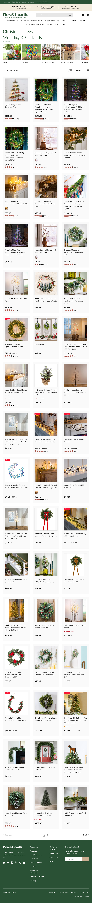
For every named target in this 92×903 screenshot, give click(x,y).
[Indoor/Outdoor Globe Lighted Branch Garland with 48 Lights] (16, 375)
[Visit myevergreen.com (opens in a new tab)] (6, 2)
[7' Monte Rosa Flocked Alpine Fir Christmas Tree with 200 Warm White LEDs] (16, 519)
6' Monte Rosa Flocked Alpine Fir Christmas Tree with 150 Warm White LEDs (16, 441)
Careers (33, 866)
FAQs (52, 861)
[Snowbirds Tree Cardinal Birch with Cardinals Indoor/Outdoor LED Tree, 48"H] (75, 329)
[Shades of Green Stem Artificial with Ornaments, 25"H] (46, 564)
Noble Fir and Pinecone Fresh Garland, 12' (16, 580)
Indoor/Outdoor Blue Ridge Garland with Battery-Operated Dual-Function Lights (74, 205)
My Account (54, 853)
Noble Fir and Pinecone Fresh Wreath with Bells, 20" (45, 719)
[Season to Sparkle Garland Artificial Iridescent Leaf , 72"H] (16, 470)
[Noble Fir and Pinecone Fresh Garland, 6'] (75, 798)
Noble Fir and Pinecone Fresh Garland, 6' (75, 814)
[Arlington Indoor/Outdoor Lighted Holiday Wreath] (16, 329)
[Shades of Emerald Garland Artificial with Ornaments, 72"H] (75, 283)
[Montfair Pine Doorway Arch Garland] (46, 752)
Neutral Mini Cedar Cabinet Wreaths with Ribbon (74, 580)
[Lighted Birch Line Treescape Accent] (16, 283)
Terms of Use (74, 892)
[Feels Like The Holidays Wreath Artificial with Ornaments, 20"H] (16, 657)
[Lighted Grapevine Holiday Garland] (75, 424)
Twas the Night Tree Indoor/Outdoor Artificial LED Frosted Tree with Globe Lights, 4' (75, 108)
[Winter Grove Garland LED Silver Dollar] (75, 470)
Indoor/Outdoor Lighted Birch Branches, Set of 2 (45, 154)
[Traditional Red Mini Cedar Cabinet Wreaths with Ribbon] (46, 519)
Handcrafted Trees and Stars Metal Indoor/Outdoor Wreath (45, 299)
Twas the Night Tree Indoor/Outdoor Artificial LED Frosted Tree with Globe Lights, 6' (15, 253)
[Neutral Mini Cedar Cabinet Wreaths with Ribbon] (75, 564)
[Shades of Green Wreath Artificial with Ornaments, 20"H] (75, 235)
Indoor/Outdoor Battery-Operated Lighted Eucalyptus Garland (75, 155)
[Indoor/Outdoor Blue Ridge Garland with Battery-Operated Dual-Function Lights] (75, 186)
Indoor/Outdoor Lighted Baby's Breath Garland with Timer (45, 203)
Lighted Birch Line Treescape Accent (16, 299)
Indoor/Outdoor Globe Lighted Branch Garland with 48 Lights (16, 392)
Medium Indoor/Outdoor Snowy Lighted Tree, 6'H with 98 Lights (75, 392)
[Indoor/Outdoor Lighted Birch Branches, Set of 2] (46, 138)
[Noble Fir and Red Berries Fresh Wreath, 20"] (46, 610)
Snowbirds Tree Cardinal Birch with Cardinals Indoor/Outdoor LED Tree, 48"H (75, 346)
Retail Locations (36, 863)
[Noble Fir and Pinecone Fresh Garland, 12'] (16, 564)
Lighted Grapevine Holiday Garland (74, 440)
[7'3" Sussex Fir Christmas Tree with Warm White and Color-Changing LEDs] (75, 703)
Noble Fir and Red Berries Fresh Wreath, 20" (44, 626)
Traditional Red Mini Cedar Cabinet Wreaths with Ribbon (45, 535)
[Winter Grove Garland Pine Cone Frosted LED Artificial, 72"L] (46, 424)
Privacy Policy (52, 892)
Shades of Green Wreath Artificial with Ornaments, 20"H (73, 252)
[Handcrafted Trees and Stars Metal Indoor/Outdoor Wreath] (46, 283)
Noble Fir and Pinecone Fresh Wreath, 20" (16, 814)
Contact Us (54, 857)
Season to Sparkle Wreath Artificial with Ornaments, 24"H (44, 674)
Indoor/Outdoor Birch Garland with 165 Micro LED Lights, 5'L (16, 202)
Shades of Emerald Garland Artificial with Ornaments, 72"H (74, 300)
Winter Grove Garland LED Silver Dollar (74, 486)
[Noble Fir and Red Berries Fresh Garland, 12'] (16, 752)
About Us (33, 851)
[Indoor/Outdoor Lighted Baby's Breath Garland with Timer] (46, 186)
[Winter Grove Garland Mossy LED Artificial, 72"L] (75, 519)
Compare (63, 70)
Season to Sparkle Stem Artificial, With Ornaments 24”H (74, 674)
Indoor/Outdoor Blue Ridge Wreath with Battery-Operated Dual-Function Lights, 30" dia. (15, 156)
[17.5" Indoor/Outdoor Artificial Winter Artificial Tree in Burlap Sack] (46, 375)
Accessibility (78, 896)
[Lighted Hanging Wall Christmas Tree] (16, 90)
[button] (88, 15)
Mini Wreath (39, 344)
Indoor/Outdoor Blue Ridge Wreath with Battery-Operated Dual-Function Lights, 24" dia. (44, 108)
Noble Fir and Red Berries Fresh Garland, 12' (14, 768)
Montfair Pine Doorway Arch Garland (45, 768)
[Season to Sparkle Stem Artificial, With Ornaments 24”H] (75, 657)
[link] (22, 835)
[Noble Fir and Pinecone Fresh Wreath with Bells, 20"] (46, 703)
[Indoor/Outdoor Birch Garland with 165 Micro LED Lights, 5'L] (16, 186)
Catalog (33, 881)
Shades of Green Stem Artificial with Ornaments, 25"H (44, 581)
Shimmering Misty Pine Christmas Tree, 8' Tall (43, 814)
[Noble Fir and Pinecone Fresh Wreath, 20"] (16, 798)
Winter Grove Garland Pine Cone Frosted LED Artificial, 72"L (44, 441)
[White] (36, 160)
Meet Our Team (36, 855)
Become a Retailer (37, 877)
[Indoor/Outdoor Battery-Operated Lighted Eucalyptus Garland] (75, 138)
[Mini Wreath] (46, 329)
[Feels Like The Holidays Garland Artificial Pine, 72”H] (16, 703)
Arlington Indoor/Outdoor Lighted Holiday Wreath (14, 345)
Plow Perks (34, 859)
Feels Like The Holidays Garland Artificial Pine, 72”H (15, 719)
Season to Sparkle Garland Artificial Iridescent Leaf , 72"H (16, 486)
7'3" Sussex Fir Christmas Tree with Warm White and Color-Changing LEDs (75, 720)
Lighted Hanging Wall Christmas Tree (13, 106)
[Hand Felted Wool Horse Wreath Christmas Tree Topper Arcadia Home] (75, 752)
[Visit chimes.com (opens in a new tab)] (43, 2)
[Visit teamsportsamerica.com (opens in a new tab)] (28, 2)
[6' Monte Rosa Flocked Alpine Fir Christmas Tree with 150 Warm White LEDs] (16, 424)
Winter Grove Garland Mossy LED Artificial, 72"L (75, 535)
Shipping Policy (63, 892)
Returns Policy (85, 892)
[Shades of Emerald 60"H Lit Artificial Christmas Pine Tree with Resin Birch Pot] (16, 610)
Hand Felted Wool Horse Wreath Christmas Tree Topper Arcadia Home (73, 769)
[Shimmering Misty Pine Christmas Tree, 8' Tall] (46, 798)
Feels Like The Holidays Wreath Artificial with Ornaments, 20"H (13, 674)
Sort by (6, 70)
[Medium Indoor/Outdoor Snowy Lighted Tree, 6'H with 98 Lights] (75, 375)
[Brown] (36, 257)
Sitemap (87, 896)
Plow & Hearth (11, 892)
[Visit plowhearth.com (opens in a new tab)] (16, 2)
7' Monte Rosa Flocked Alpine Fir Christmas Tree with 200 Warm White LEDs (16, 536)
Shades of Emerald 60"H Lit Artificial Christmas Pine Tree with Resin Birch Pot (16, 627)
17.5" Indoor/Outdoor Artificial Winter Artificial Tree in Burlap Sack (45, 392)
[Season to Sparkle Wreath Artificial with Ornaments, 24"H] (46, 657)
